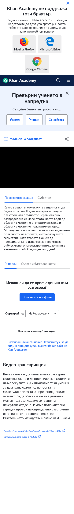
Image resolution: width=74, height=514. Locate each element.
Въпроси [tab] (11, 263)
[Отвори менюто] (68, 80)
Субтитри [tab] (44, 197)
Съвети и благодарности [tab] (38, 263)
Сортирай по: (14, 313)
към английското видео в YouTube (20, 437)
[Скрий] (68, 3)
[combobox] (42, 313)
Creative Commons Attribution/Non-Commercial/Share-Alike (32, 431)
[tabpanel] (37, 227)
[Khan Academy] (18, 80)
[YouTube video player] (37, 167)
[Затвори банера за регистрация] (67, 93)
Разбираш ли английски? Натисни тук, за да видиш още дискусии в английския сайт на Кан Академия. (38, 346)
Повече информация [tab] (19, 197)
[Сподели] (67, 139)
